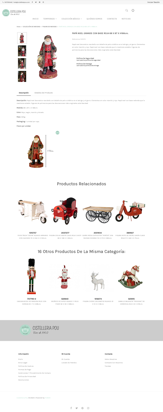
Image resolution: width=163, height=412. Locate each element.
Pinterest (39, 2)
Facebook (32, 2)
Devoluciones (23, 380)
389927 (130, 233)
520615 (131, 299)
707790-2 (31, 299)
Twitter (35, 2)
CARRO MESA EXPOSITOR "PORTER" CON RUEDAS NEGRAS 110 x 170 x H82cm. (97, 236)
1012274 (98, 299)
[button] (50, 18)
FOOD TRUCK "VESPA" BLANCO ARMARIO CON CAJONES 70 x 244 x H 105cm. (33, 236)
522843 (64, 299)
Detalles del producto (43, 93)
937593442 (9, 2)
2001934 (98, 233)
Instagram (43, 2)
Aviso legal (22, 363)
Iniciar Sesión (153, 2)
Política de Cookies (26, 366)
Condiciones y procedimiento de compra (34, 373)
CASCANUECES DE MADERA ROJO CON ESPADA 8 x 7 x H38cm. (31, 302)
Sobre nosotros (111, 359)
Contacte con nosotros (114, 363)
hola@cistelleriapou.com (22, 2)
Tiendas (108, 366)
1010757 (32, 233)
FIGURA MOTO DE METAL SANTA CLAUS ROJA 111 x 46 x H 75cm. (130, 236)
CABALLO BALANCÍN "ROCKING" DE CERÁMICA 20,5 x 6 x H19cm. (131, 302)
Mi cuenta (66, 359)
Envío (20, 359)
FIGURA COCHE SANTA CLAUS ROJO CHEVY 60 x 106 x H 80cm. (65, 236)
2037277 (65, 233)
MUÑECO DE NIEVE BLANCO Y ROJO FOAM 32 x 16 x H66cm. (64, 302)
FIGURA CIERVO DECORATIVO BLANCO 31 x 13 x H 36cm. (98, 302)
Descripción (24, 93)
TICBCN (47, 398)
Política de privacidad (27, 376)
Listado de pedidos (69, 363)
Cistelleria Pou (22, 398)
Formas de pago (24, 370)
